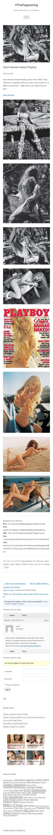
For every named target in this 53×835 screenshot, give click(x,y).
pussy (42, 594)
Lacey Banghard (40, 797)
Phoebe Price (43, 808)
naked (12, 564)
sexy (36, 564)
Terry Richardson (10, 815)
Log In (7, 690)
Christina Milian (34, 787)
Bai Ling (31, 782)
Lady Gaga (9, 799)
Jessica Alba (26, 793)
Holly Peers (15, 792)
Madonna (33, 800)
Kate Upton (7, 795)
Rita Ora (28, 810)
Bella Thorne (41, 782)
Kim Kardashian (13, 797)
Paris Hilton (19, 808)
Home (5, 590)
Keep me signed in (13, 685)
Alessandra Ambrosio (24, 780)
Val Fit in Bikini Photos (40, 583)
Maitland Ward (11, 802)
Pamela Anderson (8, 808)
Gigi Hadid (6, 792)
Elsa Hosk (18, 790)
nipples (18, 564)
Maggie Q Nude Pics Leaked (13, 727)
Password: (8, 679)
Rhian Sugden (8, 811)
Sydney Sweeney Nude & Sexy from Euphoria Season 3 (24, 717)
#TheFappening (26, 5)
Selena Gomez (11, 813)
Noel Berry (45, 806)
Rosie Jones (39, 811)
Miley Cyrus (13, 805)
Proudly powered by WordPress (14, 830)
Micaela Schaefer (26, 802)
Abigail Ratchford (8, 780)
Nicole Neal (38, 806)
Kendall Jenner (30, 794)
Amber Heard (42, 780)
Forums (11, 590)
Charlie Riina (31, 785)
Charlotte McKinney (14, 787)
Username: (8, 671)
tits (40, 564)
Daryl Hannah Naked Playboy (30, 646)
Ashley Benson (20, 782)
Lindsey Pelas (22, 800)
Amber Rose (8, 782)
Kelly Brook (17, 795)
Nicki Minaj (28, 805)
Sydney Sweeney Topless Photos (15, 714)
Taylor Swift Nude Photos (12, 720)
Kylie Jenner (28, 797)
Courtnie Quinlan (8, 790)
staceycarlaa (37, 813)
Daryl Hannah (8, 95)
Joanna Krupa (38, 792)
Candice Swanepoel (14, 784)
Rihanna (18, 810)
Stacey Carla (26, 813)
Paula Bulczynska (30, 808)
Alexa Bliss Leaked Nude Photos (15, 723)
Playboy (25, 564)
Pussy (31, 564)
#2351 (46, 620)
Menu (26, 17)
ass (42, 561)
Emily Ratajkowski (35, 790)
